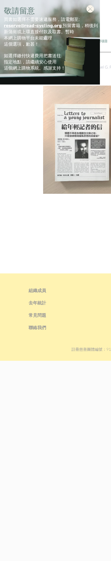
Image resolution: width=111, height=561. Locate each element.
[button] (90, 9)
